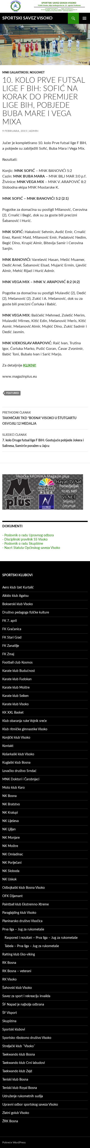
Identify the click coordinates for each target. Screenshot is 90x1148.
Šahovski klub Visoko (17, 988)
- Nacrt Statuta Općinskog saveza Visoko (31, 548)
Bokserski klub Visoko (17, 604)
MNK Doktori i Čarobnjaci (20, 779)
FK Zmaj (8, 654)
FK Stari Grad (11, 637)
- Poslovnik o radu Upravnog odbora (28, 535)
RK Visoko (9, 979)
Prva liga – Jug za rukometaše (23, 929)
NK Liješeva (10, 821)
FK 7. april (9, 621)
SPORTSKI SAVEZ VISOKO (27, 18)
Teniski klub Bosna (15, 1079)
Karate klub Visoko (15, 704)
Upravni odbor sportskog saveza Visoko (30, 1104)
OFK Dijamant (12, 896)
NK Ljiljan (9, 829)
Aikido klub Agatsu (15, 596)
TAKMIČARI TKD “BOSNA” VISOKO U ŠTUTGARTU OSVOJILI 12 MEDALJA (39, 418)
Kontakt (7, 746)
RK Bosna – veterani (16, 971)
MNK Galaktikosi (15, 72)
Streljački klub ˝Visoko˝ (18, 1046)
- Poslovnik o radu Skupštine (22, 543)
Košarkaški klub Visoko (18, 754)
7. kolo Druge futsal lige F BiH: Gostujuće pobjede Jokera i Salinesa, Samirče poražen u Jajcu (43, 440)
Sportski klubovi (13, 1029)
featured (12, 393)
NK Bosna (9, 796)
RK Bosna (9, 963)
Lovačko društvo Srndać (19, 771)
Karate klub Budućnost (18, 671)
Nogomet (37, 72)
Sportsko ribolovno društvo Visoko (26, 1038)
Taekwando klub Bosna (18, 1054)
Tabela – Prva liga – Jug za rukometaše (32, 946)
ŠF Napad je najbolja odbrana (23, 1004)
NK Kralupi (10, 812)
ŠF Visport (9, 1013)
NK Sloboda (10, 871)
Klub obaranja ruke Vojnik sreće (24, 721)
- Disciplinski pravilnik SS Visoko (25, 539)
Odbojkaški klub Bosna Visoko (23, 887)
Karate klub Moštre (16, 687)
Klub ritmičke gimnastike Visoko (24, 729)
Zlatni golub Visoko (15, 1113)
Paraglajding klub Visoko (19, 912)
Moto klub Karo (13, 787)
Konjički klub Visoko (16, 737)
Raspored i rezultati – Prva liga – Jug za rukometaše (41, 937)
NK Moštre (10, 846)
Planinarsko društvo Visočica (22, 921)
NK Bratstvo (11, 804)
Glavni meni (84, 18)
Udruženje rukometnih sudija (22, 1096)
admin (33, 131)
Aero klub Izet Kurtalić (18, 587)
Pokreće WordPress (14, 1142)
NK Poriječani (11, 862)
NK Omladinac (12, 854)
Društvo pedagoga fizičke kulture (25, 612)
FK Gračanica (11, 629)
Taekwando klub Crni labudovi (23, 1063)
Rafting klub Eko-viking (18, 954)
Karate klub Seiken (15, 696)
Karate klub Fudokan (17, 679)
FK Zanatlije (10, 646)
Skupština (9, 1021)
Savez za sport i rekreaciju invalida (26, 996)
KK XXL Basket (13, 712)
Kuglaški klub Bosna (16, 762)
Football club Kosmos (17, 662)
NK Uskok (9, 879)
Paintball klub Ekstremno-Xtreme (25, 904)
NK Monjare (11, 837)
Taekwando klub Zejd (17, 1071)
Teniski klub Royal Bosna (19, 1088)
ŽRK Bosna (10, 1121)
